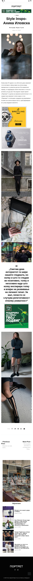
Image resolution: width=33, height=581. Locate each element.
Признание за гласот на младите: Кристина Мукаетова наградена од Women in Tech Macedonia (22, 546)
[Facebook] (15, 570)
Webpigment (27, 577)
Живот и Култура (17, 463)
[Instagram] (17, 570)
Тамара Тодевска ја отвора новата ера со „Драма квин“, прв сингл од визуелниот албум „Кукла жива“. (22, 534)
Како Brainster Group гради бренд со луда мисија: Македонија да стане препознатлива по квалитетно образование (22, 523)
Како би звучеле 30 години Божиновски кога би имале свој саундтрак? (16, 481)
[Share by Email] (24, 428)
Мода (17, 15)
